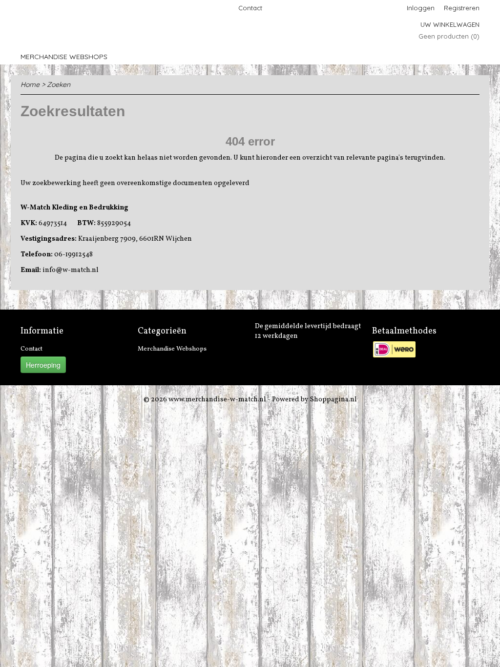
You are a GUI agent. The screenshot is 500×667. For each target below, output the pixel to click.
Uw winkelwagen (449, 24)
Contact (250, 8)
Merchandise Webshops (64, 56)
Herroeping (43, 365)
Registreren (461, 8)
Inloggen (421, 8)
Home (30, 84)
